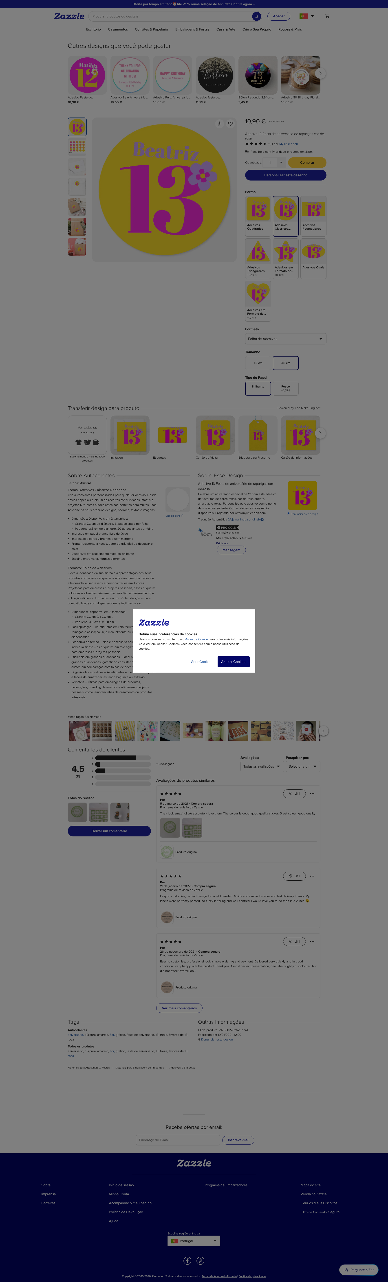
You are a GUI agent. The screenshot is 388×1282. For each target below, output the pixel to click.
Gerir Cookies (201, 662)
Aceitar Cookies (233, 662)
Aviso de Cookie (196, 639)
